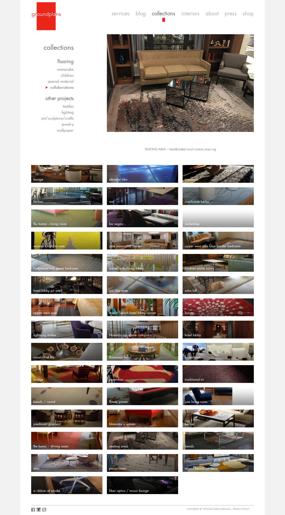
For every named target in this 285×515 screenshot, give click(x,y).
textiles (68, 106)
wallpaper (65, 130)
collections (163, 13)
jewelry (68, 124)
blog (141, 13)
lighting (68, 112)
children (67, 75)
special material (61, 81)
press (231, 13)
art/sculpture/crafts (57, 118)
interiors (190, 13)
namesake (65, 69)
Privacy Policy (241, 509)
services (121, 13)
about (212, 13)
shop (248, 13)
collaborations (62, 87)
